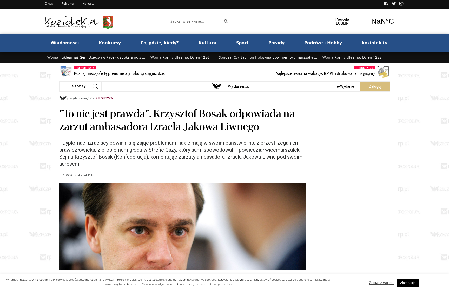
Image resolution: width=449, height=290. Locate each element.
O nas (49, 3)
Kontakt (88, 3)
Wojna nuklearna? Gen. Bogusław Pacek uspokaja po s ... (96, 57)
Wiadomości (65, 42)
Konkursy (110, 42)
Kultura (207, 42)
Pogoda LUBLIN (362, 21)
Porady (276, 42)
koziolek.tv (374, 42)
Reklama (68, 3)
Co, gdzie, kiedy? (160, 42)
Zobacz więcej (382, 282)
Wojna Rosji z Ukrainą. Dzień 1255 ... (354, 57)
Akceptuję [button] (407, 282)
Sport (242, 42)
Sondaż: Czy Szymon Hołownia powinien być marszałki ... (268, 57)
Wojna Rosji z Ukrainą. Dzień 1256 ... (182, 57)
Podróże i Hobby (323, 42)
